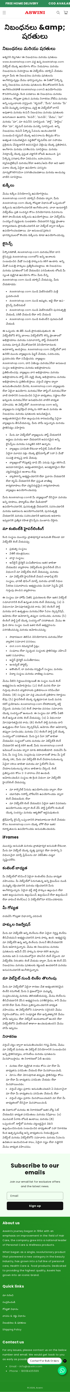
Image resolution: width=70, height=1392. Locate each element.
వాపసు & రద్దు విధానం (14, 1316)
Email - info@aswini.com (26, 1366)
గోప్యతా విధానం (10, 1309)
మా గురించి (8, 1295)
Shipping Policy (12, 1329)
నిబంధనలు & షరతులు (14, 1322)
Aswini (39, 1387)
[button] (4, 12)
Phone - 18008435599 (24, 1371)
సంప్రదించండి (9, 1302)
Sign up (35, 1206)
